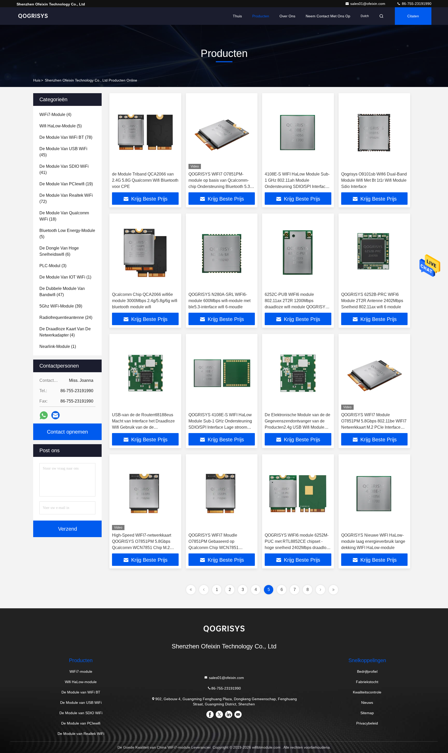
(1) (65, 277)
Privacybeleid (367, 723)
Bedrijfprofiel (367, 671)
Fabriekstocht (367, 682)
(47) (62, 291)
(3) (52, 266)
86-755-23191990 (416, 4)
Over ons (287, 16)
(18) (64, 216)
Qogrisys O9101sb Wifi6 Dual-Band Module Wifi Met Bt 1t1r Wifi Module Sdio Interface (374, 180)
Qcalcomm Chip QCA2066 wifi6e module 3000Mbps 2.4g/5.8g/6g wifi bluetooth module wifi (144, 300)
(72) (66, 198)
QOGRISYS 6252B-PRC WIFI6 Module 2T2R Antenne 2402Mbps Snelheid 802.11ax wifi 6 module (372, 300)
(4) (55, 114)
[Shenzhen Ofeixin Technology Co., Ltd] (33, 16)
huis (36, 80)
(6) (59, 251)
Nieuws (367, 702)
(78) (65, 137)
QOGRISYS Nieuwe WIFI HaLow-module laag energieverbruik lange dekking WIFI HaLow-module (373, 541)
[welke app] (43, 415)
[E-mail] (55, 415)
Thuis (237, 16)
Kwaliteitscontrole (367, 692)
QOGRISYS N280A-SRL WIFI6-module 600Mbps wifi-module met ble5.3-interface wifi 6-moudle (219, 300)
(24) (65, 317)
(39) (60, 306)
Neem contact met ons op (328, 16)
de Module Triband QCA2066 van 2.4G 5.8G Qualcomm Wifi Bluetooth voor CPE (145, 180)
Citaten (413, 16)
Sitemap (367, 713)
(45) (63, 152)
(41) (64, 169)
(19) (66, 184)
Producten (260, 16)
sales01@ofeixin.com (368, 4)
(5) (60, 126)
